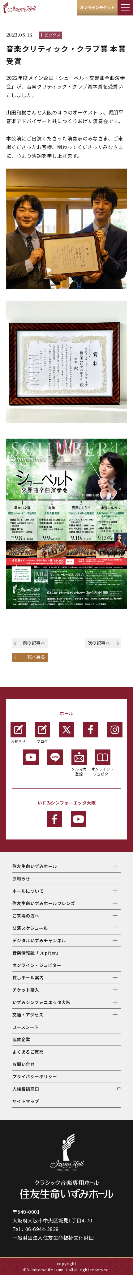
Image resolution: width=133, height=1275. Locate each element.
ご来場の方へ (25, 915)
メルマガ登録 (79, 771)
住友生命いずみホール (34, 866)
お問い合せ (23, 1064)
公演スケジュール (30, 928)
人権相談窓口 (25, 1089)
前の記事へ (34, 643)
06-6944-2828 (42, 1229)
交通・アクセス (27, 1014)
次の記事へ (99, 643)
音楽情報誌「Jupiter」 (36, 953)
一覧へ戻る (34, 657)
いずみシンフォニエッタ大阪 (41, 1002)
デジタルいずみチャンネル (39, 940)
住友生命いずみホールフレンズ (43, 903)
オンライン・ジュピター (102, 771)
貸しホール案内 (28, 977)
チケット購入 (25, 990)
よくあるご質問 (28, 1052)
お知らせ (18, 741)
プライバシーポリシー (34, 1076)
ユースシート (25, 1027)
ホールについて (28, 891)
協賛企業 (21, 1039)
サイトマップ (25, 1101)
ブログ (42, 741)
